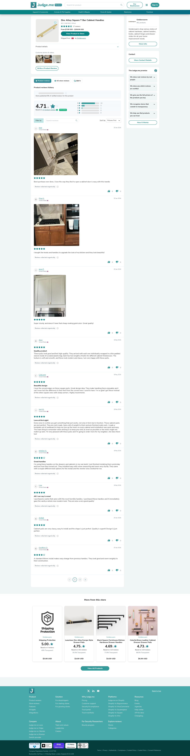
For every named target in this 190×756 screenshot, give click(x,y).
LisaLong (42, 375)
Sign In (155, 5)
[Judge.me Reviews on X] (88, 691)
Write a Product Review (47, 68)
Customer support (89, 703)
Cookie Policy (142, 750)
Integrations (33, 713)
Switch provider (35, 737)
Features (32, 706)
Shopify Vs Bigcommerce (118, 703)
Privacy (105, 750)
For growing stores (62, 706)
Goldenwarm (81, 38)
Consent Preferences (154, 750)
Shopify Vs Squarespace (117, 710)
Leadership (59, 728)
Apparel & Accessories (40, 12)
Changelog (139, 716)
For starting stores (62, 703)
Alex (40, 340)
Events (137, 703)
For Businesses (134, 5)
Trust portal (86, 710)
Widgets (32, 710)
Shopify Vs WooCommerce (118, 706)
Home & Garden (105, 12)
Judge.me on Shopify (116, 700)
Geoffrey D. (43, 547)
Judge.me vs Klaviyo (37, 734)
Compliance (122, 750)
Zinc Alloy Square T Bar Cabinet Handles (82, 20)
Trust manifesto (88, 713)
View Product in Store (75, 33)
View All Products (95, 668)
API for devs (139, 713)
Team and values (62, 725)
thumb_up (109, 191)
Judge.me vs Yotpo (36, 728)
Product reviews (35, 700)
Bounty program (88, 725)
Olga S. (41, 198)
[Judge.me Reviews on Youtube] (98, 691)
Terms (99, 750)
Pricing (84, 700)
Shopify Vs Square (115, 713)
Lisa (40, 485)
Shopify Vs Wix (114, 716)
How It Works (143, 122)
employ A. (43, 451)
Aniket (41, 518)
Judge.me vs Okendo (37, 731)
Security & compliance (90, 706)
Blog (136, 700)
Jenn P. (41, 269)
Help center (139, 710)
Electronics (128, 12)
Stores (110, 725)
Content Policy (131, 750)
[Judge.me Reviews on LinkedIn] (93, 691)
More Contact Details (143, 60)
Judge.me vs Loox (36, 725)
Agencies (138, 706)
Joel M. (41, 409)
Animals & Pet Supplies (62, 12)
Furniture (150, 12)
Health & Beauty (84, 12)
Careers (58, 731)
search (121, 5)
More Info (143, 44)
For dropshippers (62, 700)
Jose (40, 127)
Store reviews (34, 703)
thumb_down (117, 191)
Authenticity (112, 750)
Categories (112, 728)
